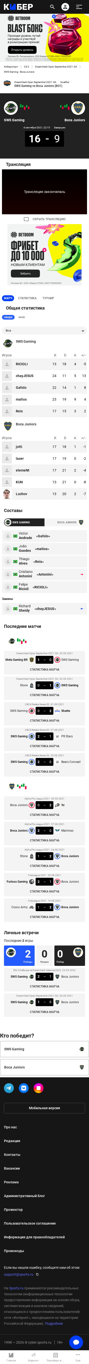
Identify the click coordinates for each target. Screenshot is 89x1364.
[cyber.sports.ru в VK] (25, 1089)
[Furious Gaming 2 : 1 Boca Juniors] (63, 108)
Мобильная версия (44, 1108)
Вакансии (12, 1168)
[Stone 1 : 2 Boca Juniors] (65, 106)
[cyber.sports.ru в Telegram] (10, 1089)
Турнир (48, 298)
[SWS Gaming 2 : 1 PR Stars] (22, 106)
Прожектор (13, 1210)
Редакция (12, 1141)
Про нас (10, 1127)
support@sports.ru (18, 1274)
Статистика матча (44, 669)
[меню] (79, 7)
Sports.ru (16, 1288)
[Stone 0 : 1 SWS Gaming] (26, 106)
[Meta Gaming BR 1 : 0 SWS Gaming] (28, 108)
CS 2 (26, 66)
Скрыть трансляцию (49, 219)
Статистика (27, 298)
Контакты (12, 1155)
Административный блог (24, 1196)
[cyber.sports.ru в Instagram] (39, 1089)
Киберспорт (11, 66)
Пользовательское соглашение (30, 1223)
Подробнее (54, 1323)
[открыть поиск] (52, 7)
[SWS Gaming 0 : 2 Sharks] (24, 108)
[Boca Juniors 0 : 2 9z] (68, 108)
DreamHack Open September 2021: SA (56, 66)
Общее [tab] (8, 317)
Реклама (11, 1182)
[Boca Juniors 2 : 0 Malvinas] (66, 106)
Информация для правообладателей (34, 1237)
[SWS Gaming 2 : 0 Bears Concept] (21, 106)
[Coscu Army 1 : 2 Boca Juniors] (61, 106)
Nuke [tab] (22, 317)
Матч (8, 298)
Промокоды (14, 1251)
